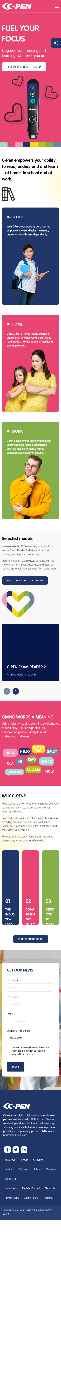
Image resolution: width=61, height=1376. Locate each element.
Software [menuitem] (24, 1169)
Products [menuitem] (9, 1169)
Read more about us (30, 939)
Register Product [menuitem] (31, 1188)
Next (16, 691)
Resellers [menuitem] (51, 1169)
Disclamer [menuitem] (48, 1198)
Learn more (19, 245)
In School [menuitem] (10, 1159)
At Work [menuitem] (24, 1159)
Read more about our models (25, 580)
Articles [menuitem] (37, 1169)
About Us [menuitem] (50, 1188)
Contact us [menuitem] (10, 1179)
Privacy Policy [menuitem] (12, 1198)
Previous (7, 691)
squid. (17, 1210)
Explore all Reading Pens (22, 67)
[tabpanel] (30, 652)
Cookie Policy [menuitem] (31, 1198)
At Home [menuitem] (38, 1159)
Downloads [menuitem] (11, 1188)
